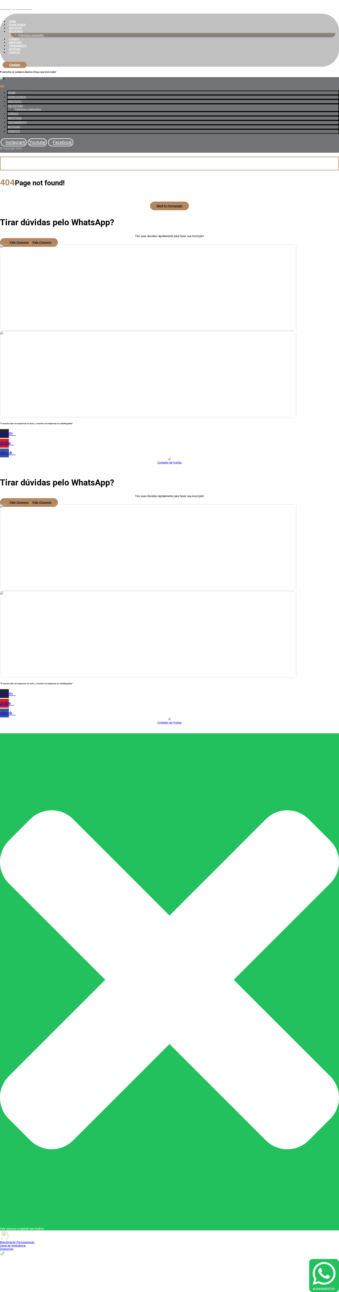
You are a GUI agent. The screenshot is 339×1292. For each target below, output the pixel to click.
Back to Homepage (169, 206)
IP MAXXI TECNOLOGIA (204, 468)
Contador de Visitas (169, 462)
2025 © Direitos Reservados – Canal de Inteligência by (154, 468)
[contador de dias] (169, 459)
